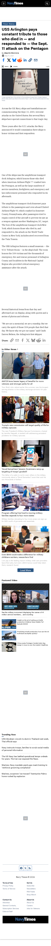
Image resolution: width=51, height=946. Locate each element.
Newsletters (31, 888)
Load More (25, 570)
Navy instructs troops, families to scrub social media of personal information (25, 749)
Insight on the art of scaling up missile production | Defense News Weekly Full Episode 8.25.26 (30, 622)
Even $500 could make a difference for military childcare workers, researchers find (22, 555)
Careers (30, 905)
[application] (25, 596)
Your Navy (8, 23)
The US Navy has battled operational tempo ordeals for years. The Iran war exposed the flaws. (25, 757)
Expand (6, 66)
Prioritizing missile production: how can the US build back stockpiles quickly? (33, 632)
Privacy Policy (8, 885)
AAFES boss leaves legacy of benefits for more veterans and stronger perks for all (23, 382)
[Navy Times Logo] (15, 3)
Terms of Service (9, 888)
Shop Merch (31, 894)
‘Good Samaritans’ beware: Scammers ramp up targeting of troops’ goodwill (23, 470)
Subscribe (30, 885)
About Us (30, 902)
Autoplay (15, 66)
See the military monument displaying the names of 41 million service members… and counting (23, 613)
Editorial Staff (8, 911)
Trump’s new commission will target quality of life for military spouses (25, 426)
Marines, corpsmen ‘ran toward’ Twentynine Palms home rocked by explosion (24, 775)
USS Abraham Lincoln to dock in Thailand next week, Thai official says (25, 740)
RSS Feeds (31, 891)
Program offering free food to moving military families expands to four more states (22, 514)
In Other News (9, 349)
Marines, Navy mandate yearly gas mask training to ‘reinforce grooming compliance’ (24, 766)
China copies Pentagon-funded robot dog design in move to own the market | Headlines (32, 644)
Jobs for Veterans (33, 908)
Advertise (6, 902)
